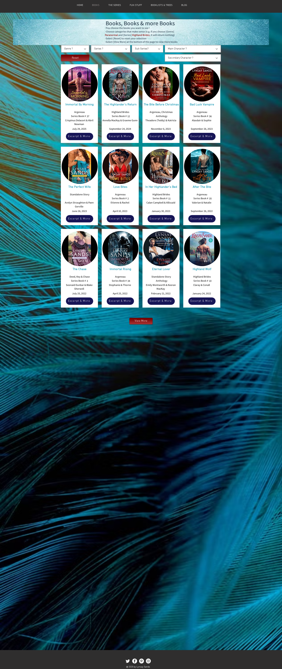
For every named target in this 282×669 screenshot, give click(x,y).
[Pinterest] (141, 661)
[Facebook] (134, 661)
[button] (161, 5)
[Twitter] (127, 661)
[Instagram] (148, 661)
